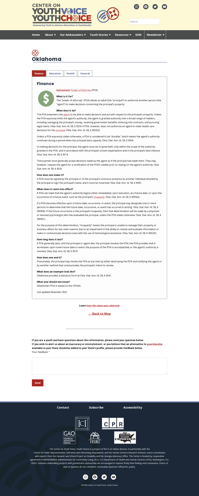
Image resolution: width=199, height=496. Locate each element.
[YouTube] (164, 6)
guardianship (154, 344)
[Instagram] (136, 6)
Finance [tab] (39, 73)
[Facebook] (145, 6)
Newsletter (154, 34)
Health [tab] (71, 73)
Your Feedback (41, 352)
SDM (138, 34)
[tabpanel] (99, 188)
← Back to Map (99, 314)
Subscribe (96, 407)
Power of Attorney (81, 90)
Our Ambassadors (71, 34)
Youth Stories (99, 34)
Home (36, 34)
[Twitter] (155, 6)
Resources (121, 34)
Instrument (63, 90)
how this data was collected (103, 305)
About (49, 34)
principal (60, 130)
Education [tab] (55, 73)
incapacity (99, 197)
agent (66, 114)
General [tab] (85, 73)
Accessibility (132, 407)
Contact (63, 407)
